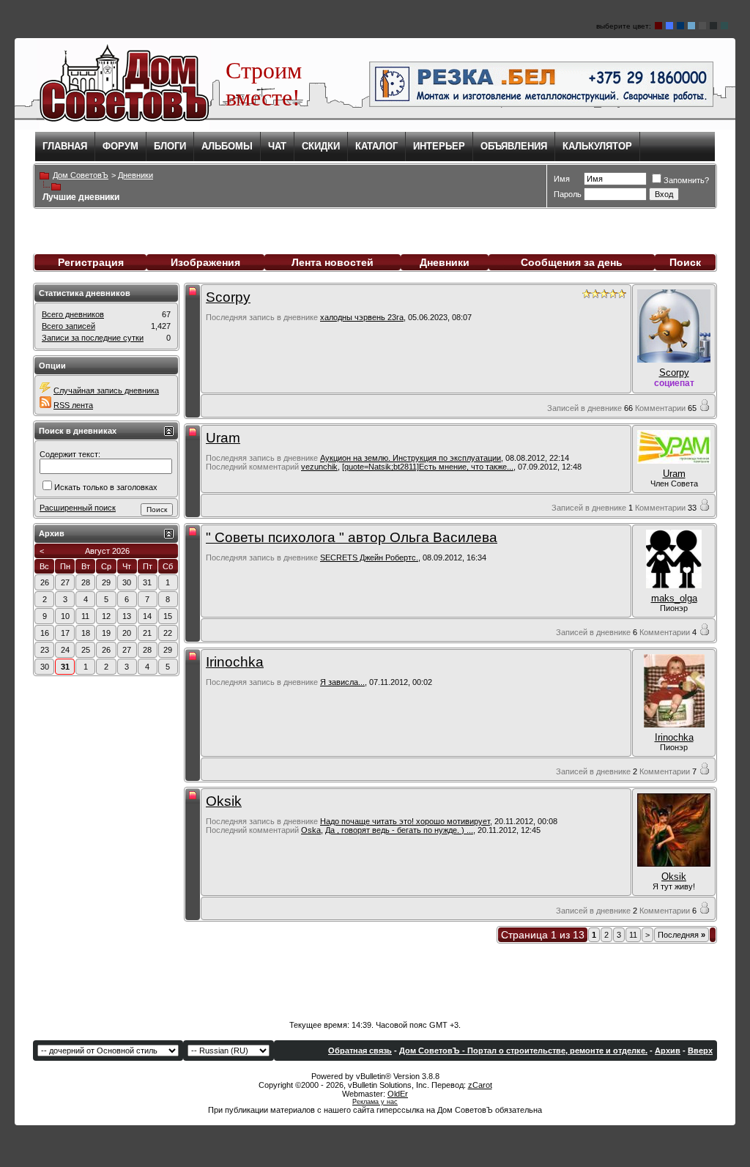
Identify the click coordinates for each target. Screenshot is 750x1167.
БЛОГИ (170, 146)
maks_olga (674, 598)
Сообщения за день (572, 262)
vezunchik (319, 466)
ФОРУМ (120, 146)
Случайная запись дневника (106, 390)
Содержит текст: (70, 454)
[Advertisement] (375, 976)
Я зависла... (342, 682)
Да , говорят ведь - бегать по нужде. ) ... (399, 830)
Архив (667, 1050)
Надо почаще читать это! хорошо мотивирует (405, 821)
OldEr (397, 1093)
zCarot (480, 1085)
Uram (223, 437)
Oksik (224, 801)
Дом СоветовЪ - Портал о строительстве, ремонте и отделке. (523, 1050)
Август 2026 (107, 551)
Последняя (681, 934)
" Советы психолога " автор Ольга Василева (351, 537)
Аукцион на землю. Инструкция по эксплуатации (410, 457)
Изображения (205, 262)
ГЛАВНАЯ (64, 146)
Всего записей (68, 326)
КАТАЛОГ (376, 146)
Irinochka (235, 662)
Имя (562, 178)
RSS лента (73, 405)
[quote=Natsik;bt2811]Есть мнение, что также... (427, 466)
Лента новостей (333, 262)
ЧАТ (277, 146)
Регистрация (91, 262)
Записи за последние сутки (93, 337)
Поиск (685, 262)
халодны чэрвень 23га (362, 317)
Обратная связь (360, 1050)
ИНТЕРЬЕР (439, 146)
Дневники (444, 262)
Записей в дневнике (584, 408)
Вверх (700, 1050)
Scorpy (228, 297)
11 (633, 934)
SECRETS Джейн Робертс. (369, 557)
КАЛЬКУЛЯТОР (597, 146)
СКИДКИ (321, 146)
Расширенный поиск (78, 507)
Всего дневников (73, 314)
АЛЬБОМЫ (227, 146)
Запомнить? (686, 180)
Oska (311, 830)
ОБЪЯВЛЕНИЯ (513, 146)
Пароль (568, 194)
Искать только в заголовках (105, 487)
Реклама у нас (375, 1101)
